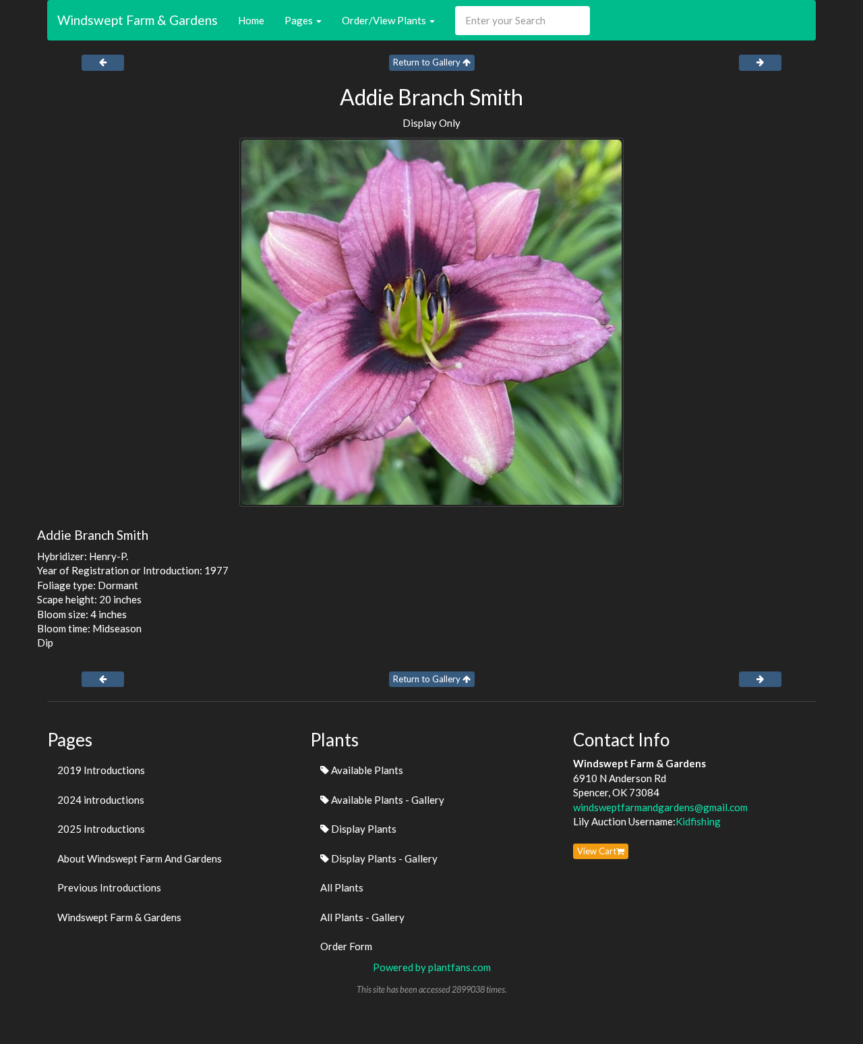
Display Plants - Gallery (383, 858)
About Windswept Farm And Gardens (139, 858)
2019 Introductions (101, 770)
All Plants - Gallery (362, 917)
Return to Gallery (428, 62)
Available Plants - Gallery (386, 800)
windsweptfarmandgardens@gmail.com (660, 807)
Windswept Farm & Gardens (137, 20)
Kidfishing (698, 821)
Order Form (346, 946)
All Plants (341, 887)
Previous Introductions (109, 887)
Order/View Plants (385, 20)
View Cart (596, 851)
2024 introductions (100, 800)
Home (251, 20)
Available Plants (366, 770)
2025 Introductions (101, 829)
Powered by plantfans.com (432, 967)
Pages (300, 20)
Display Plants (362, 829)
